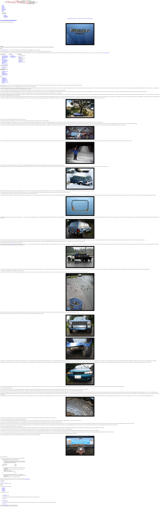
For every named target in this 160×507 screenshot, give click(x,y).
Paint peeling (4, 77)
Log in (4, 14)
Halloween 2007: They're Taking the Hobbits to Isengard (85, 18)
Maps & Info (3, 9)
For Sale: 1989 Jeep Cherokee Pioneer (8, 20)
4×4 (19, 56)
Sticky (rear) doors (4, 57)
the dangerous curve (12, 244)
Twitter (3, 10)
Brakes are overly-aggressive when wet (5, 74)
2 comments (2, 481)
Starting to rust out (4, 78)
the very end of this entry (106, 52)
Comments (6, 16)
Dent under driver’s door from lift (4, 79)
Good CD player (21, 57)
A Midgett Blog (6, 505)
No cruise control (12, 57)
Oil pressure (3, 67)
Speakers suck (4, 61)
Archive (3, 6)
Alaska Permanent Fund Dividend (71, 18)
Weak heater (3, 72)
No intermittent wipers (13, 56)
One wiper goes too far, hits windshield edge (5, 60)
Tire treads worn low (5, 66)
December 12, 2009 (6, 495)
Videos (3, 11)
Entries (5, 15)
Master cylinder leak (4, 73)
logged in (5, 483)
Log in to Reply (4, 498)
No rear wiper (4, 59)
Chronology (3, 7)
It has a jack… (21, 60)
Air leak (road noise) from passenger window (5, 56)
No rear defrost (12, 55)
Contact (3, 8)
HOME (3, 5)
